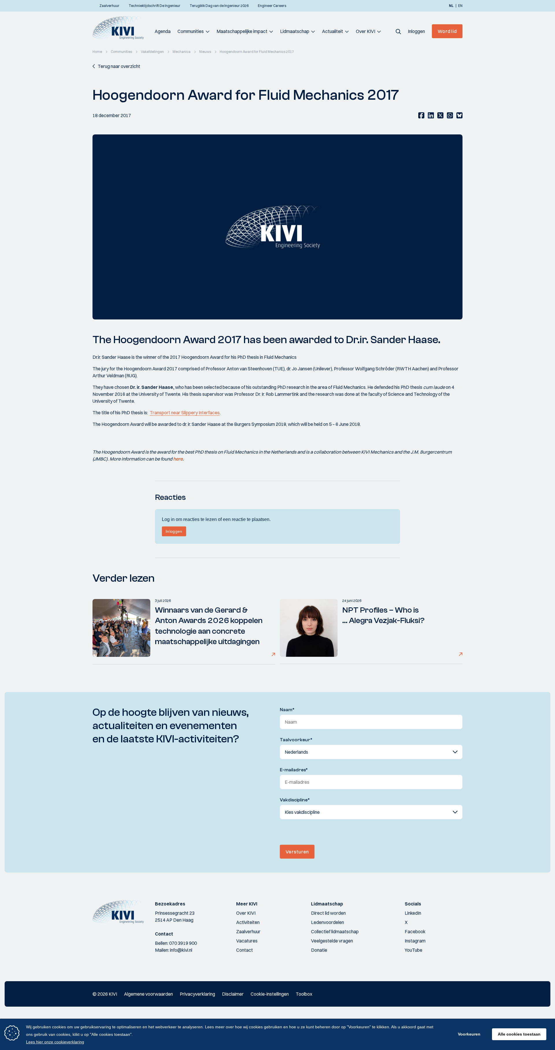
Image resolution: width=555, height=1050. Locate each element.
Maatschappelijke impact (242, 31)
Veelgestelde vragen (332, 941)
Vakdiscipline (295, 800)
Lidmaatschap (294, 31)
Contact (244, 950)
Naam (287, 709)
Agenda (163, 31)
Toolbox (304, 994)
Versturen (297, 852)
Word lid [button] (447, 31)
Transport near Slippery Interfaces (185, 412)
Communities (190, 31)
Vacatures (247, 941)
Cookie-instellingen (270, 994)
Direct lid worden (328, 913)
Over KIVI (365, 31)
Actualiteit (332, 31)
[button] (398, 31)
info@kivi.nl (181, 950)
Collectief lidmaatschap (335, 931)
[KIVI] (120, 27)
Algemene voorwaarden (148, 994)
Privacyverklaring (197, 994)
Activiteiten (248, 922)
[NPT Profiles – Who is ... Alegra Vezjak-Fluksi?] (309, 628)
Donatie (319, 950)
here (178, 459)
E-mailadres (294, 769)
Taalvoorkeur (296, 739)
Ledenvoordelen (327, 922)
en (460, 6)
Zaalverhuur (248, 931)
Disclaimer (233, 994)
